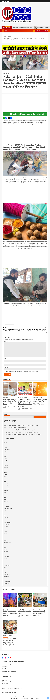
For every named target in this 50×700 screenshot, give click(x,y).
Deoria (5, 481)
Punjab (5, 549)
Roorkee (5, 554)
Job (4, 513)
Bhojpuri (5, 458)
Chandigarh (6, 467)
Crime (5, 476)
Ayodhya (5, 451)
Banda (5, 454)
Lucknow (5, 520)
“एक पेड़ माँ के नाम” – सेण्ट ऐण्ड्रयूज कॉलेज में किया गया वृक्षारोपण (15, 427)
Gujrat (5, 497)
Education (6, 483)
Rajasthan (6, 551)
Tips (5, 567)
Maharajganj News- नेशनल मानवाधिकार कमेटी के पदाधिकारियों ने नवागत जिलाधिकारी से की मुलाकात (22, 432)
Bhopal (5, 460)
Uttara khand (6, 576)
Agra (5, 444)
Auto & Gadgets (7, 449)
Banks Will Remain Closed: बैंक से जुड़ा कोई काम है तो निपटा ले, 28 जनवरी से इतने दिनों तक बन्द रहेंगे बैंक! (13, 329)
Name (5, 358)
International (6, 506)
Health (5, 499)
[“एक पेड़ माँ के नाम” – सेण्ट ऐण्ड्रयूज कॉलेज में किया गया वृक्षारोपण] (25, 600)
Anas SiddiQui (42, 404)
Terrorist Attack (7, 565)
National (7, 73)
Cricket (5, 474)
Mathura (5, 529)
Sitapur (5, 558)
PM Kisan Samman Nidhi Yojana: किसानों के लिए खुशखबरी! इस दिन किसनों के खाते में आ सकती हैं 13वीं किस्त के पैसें (36, 330)
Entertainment (7, 488)
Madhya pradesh (7, 522)
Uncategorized (7, 569)
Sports (5, 560)
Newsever (31, 698)
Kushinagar (6, 517)
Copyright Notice (25, 696)
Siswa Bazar (6, 556)
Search (5, 414)
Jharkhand (6, 510)
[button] (6, 30)
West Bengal (6, 583)
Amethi (5, 447)
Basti (5, 456)
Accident (5, 442)
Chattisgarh (6, 469)
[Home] (3, 31)
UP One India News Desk (8, 90)
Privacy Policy (13, 696)
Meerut (5, 531)
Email (5, 363)
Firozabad (6, 490)
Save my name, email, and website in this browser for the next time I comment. (22, 371)
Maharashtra (6, 526)
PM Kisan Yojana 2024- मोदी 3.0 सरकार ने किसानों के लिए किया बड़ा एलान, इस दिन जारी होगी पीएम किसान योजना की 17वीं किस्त (25, 403)
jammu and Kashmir (8, 508)
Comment (6, 341)
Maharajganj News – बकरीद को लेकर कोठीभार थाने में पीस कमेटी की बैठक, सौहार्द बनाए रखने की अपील (22, 434)
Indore (5, 504)
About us (7, 696)
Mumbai (5, 533)
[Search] (32, 31)
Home (3, 696)
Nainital (5, 535)
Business (6, 465)
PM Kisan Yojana (20, 397)
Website (6, 367)
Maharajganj (6, 524)
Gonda (5, 492)
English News (7, 485)
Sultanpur (6, 563)
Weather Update (35, 397)
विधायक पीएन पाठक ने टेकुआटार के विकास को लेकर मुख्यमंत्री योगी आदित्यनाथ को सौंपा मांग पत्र (21, 425)
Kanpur (5, 515)
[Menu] (6, 30)
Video (5, 579)
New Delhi (8, 397)
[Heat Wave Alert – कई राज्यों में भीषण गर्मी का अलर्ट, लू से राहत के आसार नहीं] (40, 389)
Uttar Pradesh (7, 574)
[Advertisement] (25, 103)
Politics (5, 547)
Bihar (4, 73)
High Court (6, 501)
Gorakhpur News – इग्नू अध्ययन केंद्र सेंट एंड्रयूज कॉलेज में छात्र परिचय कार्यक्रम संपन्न (20, 429)
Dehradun (6, 479)
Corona (5, 472)
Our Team (19, 696)
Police (5, 545)
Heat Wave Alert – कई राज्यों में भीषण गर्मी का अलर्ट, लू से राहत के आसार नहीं (40, 401)
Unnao (5, 572)
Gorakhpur (6, 495)
